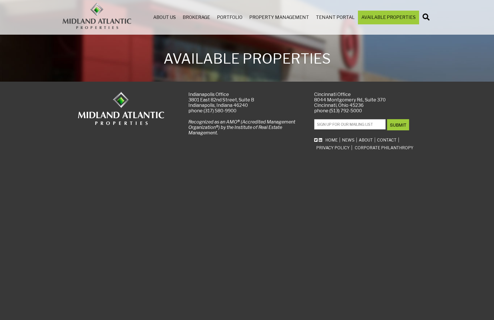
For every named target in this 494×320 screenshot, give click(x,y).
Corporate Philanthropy (384, 147)
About (366, 140)
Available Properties (388, 17)
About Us (164, 17)
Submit (398, 125)
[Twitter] (316, 140)
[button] (427, 18)
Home (331, 140)
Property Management (279, 17)
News (348, 140)
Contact (387, 140)
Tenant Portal (335, 17)
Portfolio (229, 17)
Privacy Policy (333, 147)
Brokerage (196, 17)
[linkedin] (321, 140)
